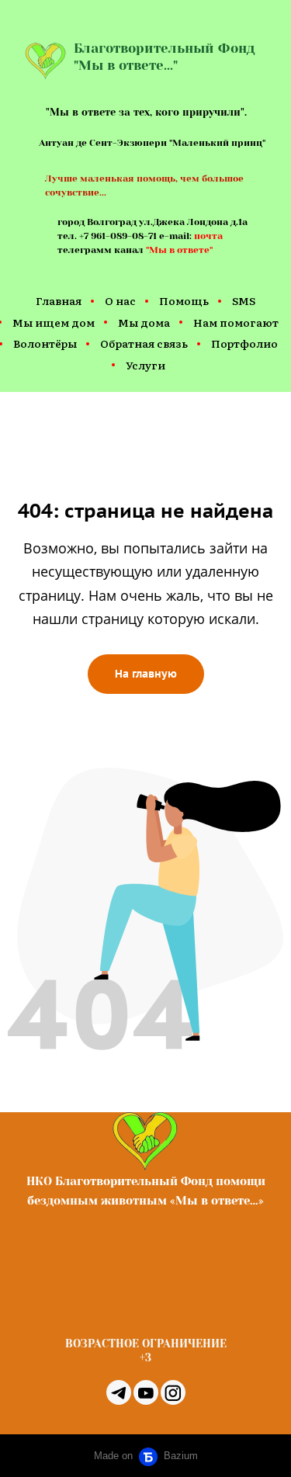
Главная (58, 300)
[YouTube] (145, 1392)
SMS (243, 300)
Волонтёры (45, 343)
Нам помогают (236, 322)
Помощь (184, 300)
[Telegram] (118, 1392)
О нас (120, 300)
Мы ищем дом (53, 322)
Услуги (145, 365)
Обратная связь (144, 343)
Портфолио (244, 343)
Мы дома (144, 322)
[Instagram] (173, 1392)
